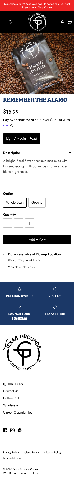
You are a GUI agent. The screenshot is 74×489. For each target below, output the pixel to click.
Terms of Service (12, 458)
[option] (37, 63)
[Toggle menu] (4, 22)
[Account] (61, 22)
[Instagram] (12, 430)
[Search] (12, 22)
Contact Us (10, 390)
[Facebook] (5, 430)
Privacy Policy (11, 452)
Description (12, 152)
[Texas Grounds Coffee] (37, 22)
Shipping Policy (52, 452)
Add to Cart (37, 239)
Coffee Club (11, 398)
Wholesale (10, 405)
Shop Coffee (45, 7)
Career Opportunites (17, 412)
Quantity (9, 214)
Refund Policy (31, 452)
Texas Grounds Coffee (26, 469)
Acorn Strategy (29, 473)
